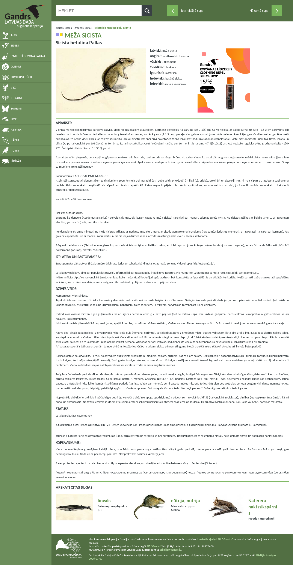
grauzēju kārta (82, 28)
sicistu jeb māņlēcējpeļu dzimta (113, 28)
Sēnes (15, 45)
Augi (14, 35)
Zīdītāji (16, 161)
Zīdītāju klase (63, 28)
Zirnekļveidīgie (22, 77)
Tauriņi (16, 108)
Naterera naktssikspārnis (262, 507)
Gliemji (16, 66)
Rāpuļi (15, 140)
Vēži (14, 87)
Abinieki (16, 129)
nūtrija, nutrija (185, 501)
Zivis (14, 119)
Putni (15, 150)
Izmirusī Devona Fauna (28, 56)
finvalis (104, 501)
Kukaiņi (16, 98)
